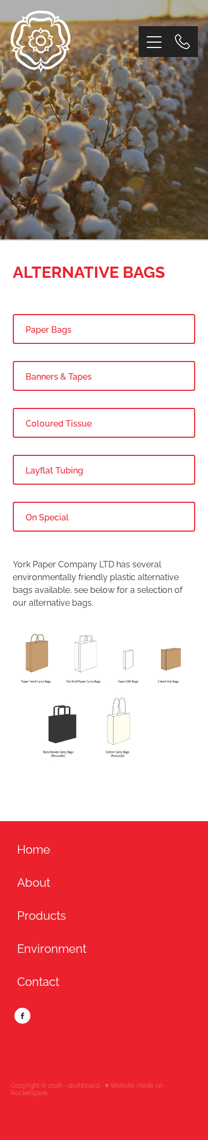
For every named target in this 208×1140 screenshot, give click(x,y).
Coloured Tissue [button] (59, 423)
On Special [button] (47, 517)
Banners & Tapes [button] (59, 376)
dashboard (83, 1084)
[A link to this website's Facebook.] (22, 1016)
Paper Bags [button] (48, 329)
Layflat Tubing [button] (54, 470)
